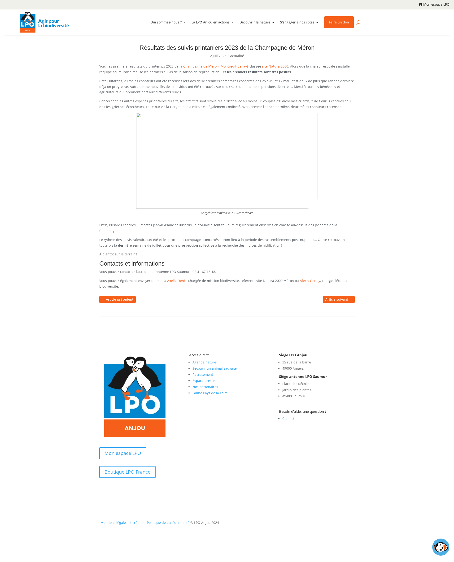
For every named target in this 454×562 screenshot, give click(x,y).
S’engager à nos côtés (297, 22)
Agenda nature (204, 362)
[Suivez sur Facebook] (320, 523)
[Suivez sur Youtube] (339, 523)
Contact (288, 418)
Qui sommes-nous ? (166, 22)
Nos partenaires (205, 387)
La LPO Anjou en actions (211, 22)
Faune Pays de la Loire (210, 393)
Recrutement (202, 374)
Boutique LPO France (127, 472)
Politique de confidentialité (168, 522)
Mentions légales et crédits (121, 522)
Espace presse (203, 380)
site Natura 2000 (275, 66)
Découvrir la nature (255, 22)
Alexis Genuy (310, 280)
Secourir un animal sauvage (214, 368)
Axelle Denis (177, 280)
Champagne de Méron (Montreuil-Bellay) (215, 66)
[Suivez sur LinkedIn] (329, 523)
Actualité (237, 56)
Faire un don (339, 22)
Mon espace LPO (436, 4)
